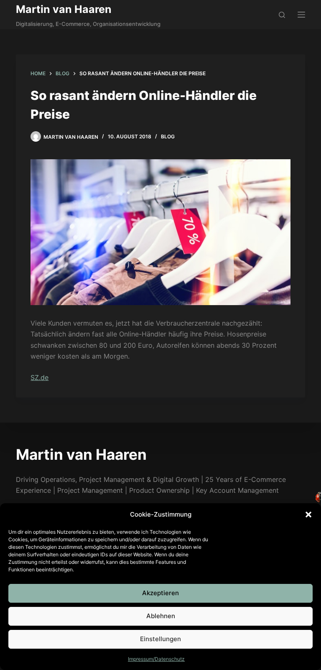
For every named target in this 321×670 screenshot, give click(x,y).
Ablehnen (160, 616)
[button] (308, 514)
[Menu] (301, 14)
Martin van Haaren (64, 9)
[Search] (282, 15)
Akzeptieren (160, 593)
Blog (168, 136)
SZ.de (39, 377)
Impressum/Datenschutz (156, 659)
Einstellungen (160, 639)
